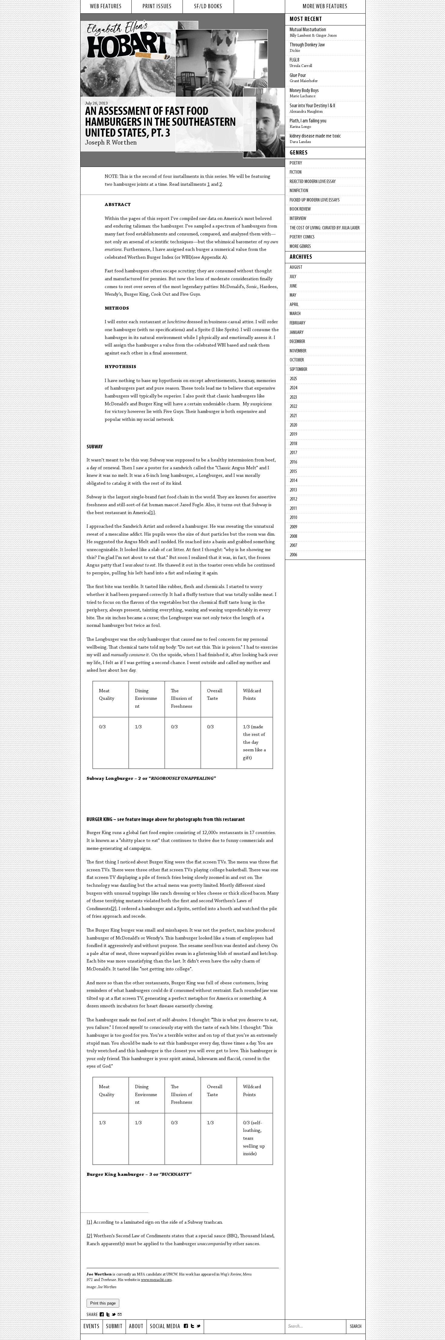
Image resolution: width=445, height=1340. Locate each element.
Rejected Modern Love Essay (313, 181)
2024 (293, 388)
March (295, 313)
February (297, 323)
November (298, 351)
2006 (293, 555)
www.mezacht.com (156, 1280)
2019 (293, 434)
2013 (293, 490)
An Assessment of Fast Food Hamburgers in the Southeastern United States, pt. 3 (160, 123)
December (297, 341)
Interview (298, 218)
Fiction (296, 172)
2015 (293, 471)
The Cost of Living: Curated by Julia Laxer (325, 228)
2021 (293, 416)
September (298, 369)
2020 (293, 425)
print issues (157, 7)
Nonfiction (299, 190)
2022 (293, 406)
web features (106, 7)
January (297, 332)
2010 (293, 517)
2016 (293, 462)
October (297, 360)
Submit (114, 1327)
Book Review (300, 209)
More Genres (300, 246)
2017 (293, 453)
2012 (293, 499)
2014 (293, 480)
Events (92, 1327)
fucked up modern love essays (315, 200)
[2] (114, 908)
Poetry (296, 163)
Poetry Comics (302, 237)
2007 (293, 545)
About (136, 1327)
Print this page (103, 1303)
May (293, 295)
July (293, 276)
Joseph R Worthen (111, 143)
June (293, 286)
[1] (152, 512)
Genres (299, 153)
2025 (293, 379)
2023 (293, 397)
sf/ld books (208, 7)
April (294, 304)
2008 (293, 536)
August (296, 267)
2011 (293, 508)
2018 (293, 443)
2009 (293, 527)
